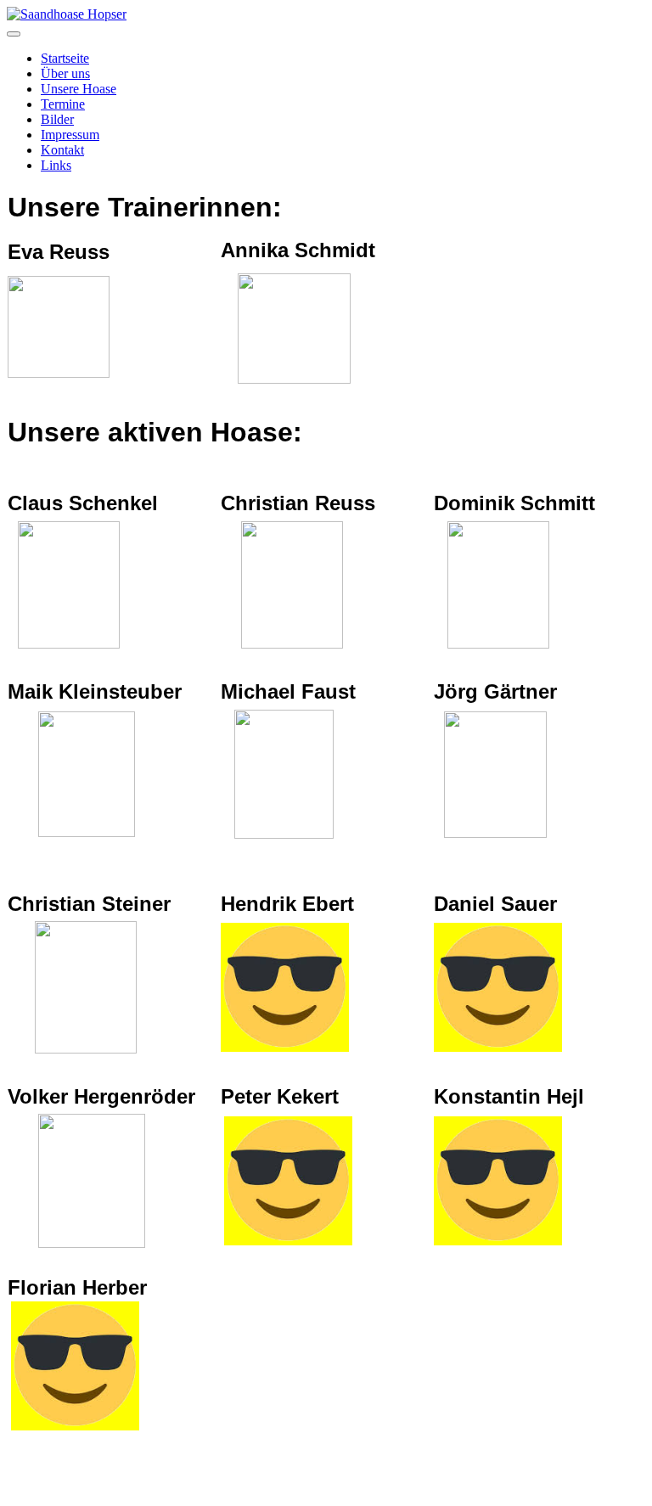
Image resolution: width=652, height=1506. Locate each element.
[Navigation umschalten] (13, 34)
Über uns (65, 73)
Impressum (70, 134)
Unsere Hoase (78, 88)
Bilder (57, 119)
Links (56, 165)
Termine (63, 104)
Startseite (65, 58)
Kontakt (62, 150)
